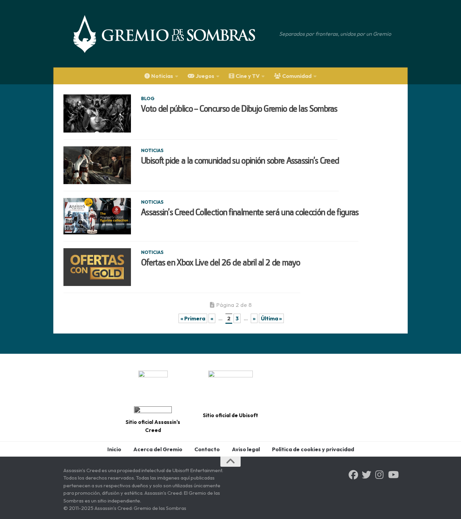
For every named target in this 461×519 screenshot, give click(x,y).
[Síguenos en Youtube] (393, 475)
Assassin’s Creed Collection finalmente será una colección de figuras (249, 212)
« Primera (193, 318)
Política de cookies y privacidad (313, 449)
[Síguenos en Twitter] (366, 475)
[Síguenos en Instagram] (379, 475)
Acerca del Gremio (157, 449)
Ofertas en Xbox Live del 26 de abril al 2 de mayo (220, 262)
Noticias (152, 150)
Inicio (114, 449)
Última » (271, 318)
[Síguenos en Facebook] (353, 475)
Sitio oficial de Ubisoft (230, 415)
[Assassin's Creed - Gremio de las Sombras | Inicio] (171, 33)
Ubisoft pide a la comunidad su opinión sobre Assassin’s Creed (240, 160)
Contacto (207, 449)
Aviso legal (246, 449)
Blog (148, 98)
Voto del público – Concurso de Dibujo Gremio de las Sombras (239, 108)
